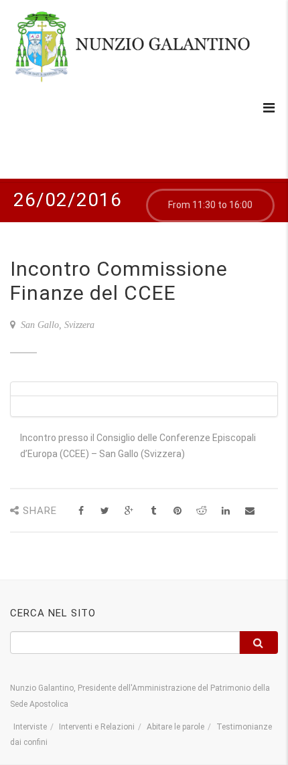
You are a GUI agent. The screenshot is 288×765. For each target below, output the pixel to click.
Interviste (30, 727)
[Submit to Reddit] (201, 511)
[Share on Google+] (129, 511)
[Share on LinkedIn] (225, 511)
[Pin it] (177, 511)
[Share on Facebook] (80, 511)
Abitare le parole (175, 727)
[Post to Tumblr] (153, 511)
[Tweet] (104, 511)
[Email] (249, 511)
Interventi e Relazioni (97, 727)
